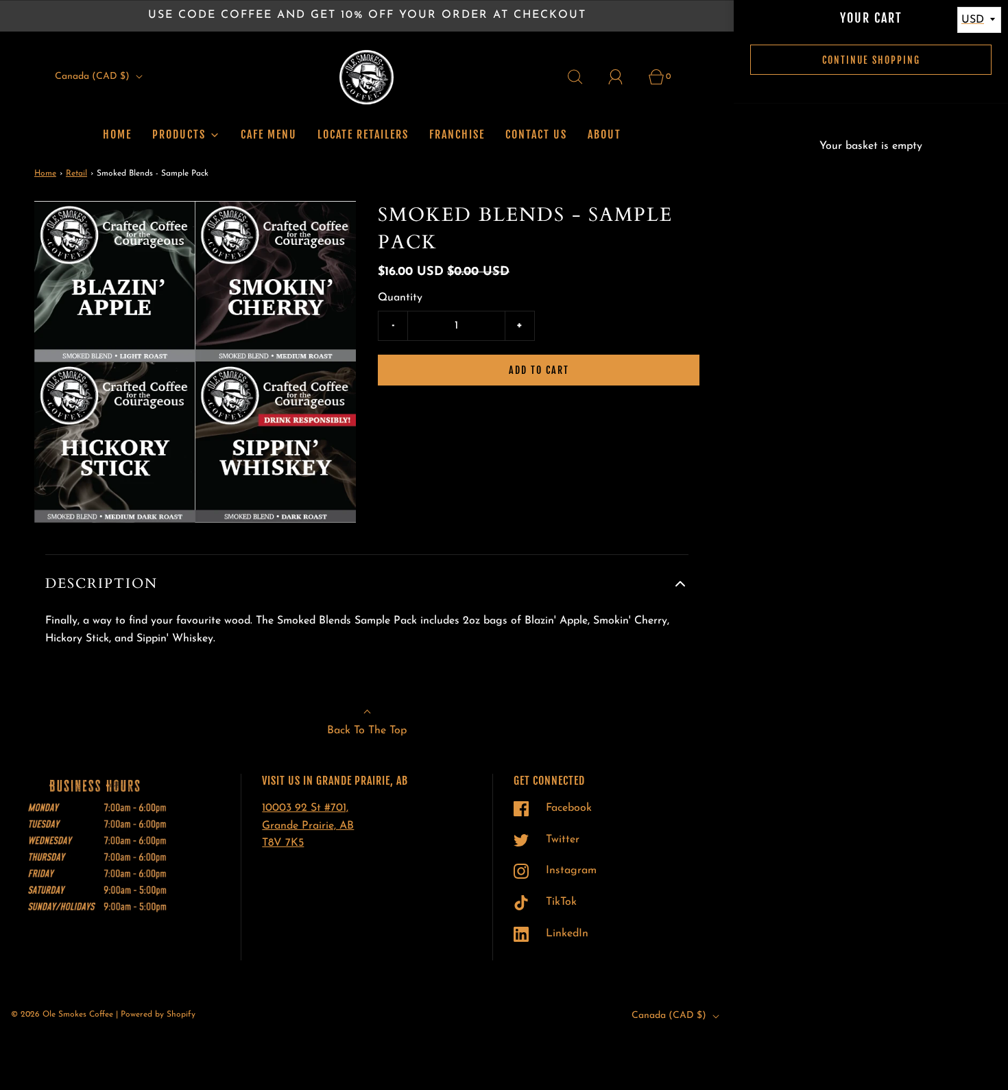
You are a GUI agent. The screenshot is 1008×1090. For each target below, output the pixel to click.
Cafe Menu (269, 134)
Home (117, 134)
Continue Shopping (871, 60)
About (604, 134)
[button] (366, 584)
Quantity (400, 297)
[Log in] (623, 77)
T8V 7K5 (283, 843)
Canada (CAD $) (93, 76)
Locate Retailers (363, 134)
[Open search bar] (583, 77)
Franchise (457, 134)
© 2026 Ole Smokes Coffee (62, 1014)
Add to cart (539, 370)
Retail (76, 173)
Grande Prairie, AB (308, 825)
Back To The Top (367, 730)
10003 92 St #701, (305, 808)
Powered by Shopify (158, 1014)
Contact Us (536, 134)
